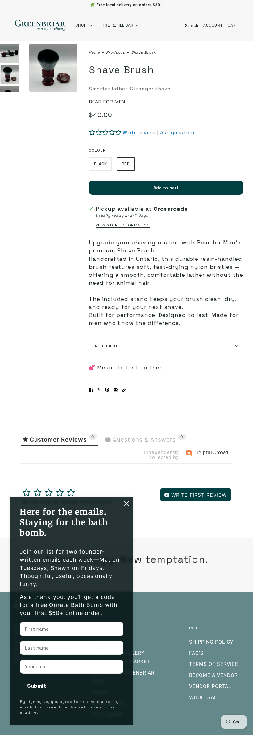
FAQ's (196, 653)
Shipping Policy (211, 642)
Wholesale (204, 697)
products (115, 53)
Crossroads (171, 208)
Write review (139, 132)
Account (213, 25)
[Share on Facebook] (91, 389)
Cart (233, 25)
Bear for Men (107, 101)
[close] (126, 503)
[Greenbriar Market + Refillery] (40, 25)
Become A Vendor (213, 675)
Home (94, 53)
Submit (36, 685)
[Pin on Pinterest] (107, 389)
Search (191, 25)
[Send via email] (115, 389)
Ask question (177, 132)
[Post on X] (99, 389)
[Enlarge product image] (53, 68)
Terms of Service (213, 664)
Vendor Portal (210, 686)
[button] (124, 389)
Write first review (198, 495)
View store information (123, 225)
